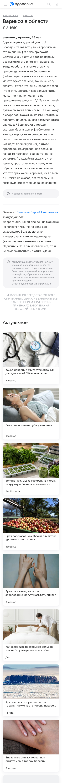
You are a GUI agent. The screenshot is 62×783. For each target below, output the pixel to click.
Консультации (10, 15)
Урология (28, 15)
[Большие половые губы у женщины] (31, 414)
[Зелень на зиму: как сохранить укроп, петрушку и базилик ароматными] (31, 469)
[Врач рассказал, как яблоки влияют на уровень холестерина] (31, 524)
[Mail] (12, 4)
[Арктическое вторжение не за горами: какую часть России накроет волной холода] (31, 690)
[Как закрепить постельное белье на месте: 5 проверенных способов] (31, 635)
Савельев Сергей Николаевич (37, 212)
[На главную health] (23, 4)
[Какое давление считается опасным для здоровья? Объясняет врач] (31, 358)
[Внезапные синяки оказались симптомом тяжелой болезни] (31, 746)
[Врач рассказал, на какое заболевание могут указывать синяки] (31, 580)
